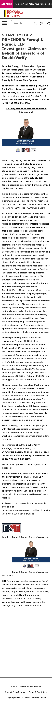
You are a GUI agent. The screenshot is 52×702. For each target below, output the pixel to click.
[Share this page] (48, 23)
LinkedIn (31, 464)
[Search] (35, 23)
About (14, 686)
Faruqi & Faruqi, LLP (13, 164)
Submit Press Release (15, 692)
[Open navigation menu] (4, 23)
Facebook (7, 468)
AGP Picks (7, 4)
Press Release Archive (30, 686)
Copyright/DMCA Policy (18, 697)
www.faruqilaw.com (35, 208)
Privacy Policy (39, 697)
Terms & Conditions (38, 692)
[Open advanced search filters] (41, 23)
